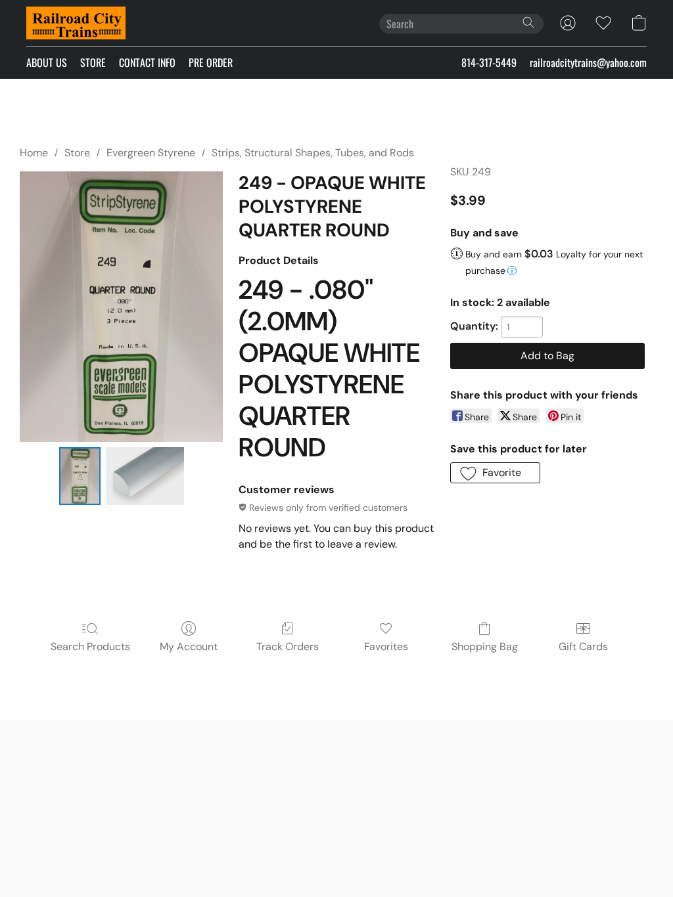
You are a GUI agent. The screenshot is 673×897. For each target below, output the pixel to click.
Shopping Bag (485, 646)
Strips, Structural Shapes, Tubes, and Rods (313, 153)
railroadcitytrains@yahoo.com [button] (588, 62)
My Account (189, 646)
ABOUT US (46, 62)
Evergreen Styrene (150, 153)
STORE (93, 62)
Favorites (386, 646)
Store (77, 153)
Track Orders (287, 646)
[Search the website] (528, 22)
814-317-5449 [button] (489, 62)
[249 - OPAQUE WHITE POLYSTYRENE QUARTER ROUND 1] (145, 475)
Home (34, 153)
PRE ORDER (211, 62)
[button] (76, 23)
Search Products (90, 646)
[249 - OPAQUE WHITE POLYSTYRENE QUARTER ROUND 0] (80, 475)
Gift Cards (583, 646)
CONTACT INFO (147, 62)
